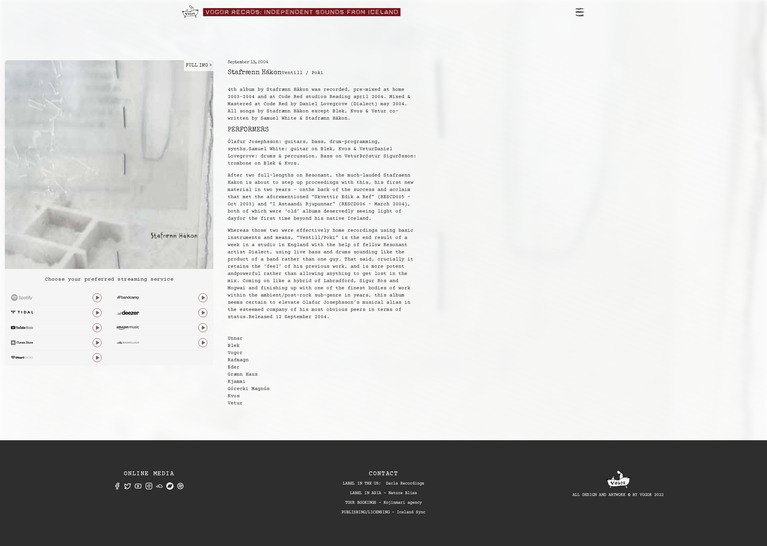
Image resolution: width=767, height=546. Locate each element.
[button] (580, 12)
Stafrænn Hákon (255, 73)
